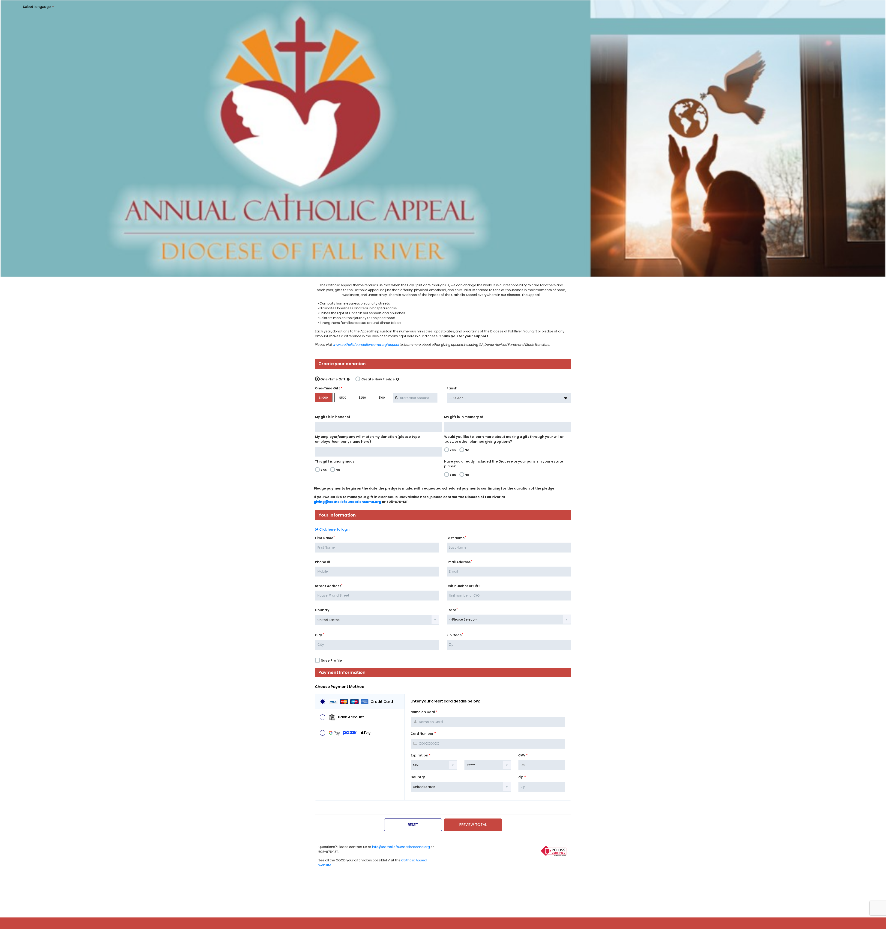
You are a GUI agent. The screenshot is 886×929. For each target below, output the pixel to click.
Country (322, 610)
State (452, 610)
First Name (325, 538)
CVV (523, 755)
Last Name (456, 538)
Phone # (322, 562)
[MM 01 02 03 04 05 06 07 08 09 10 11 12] (433, 765)
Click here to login (334, 529)
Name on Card (423, 712)
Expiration (420, 755)
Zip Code (454, 635)
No (467, 450)
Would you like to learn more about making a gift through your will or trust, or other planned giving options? (504, 439)
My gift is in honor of (332, 417)
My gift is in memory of (464, 417)
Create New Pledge (378, 379)
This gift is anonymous (334, 461)
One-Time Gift (333, 379)
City (319, 635)
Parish (451, 388)
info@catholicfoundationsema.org (401, 847)
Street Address (328, 586)
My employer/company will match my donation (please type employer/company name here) (367, 439)
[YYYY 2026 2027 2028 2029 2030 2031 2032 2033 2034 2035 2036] (487, 765)
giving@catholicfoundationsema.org (347, 501)
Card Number (423, 733)
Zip (522, 777)
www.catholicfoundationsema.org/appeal (366, 344)
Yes (452, 450)
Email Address (459, 562)
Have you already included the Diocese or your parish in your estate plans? (503, 464)
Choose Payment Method (339, 686)
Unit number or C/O (463, 586)
